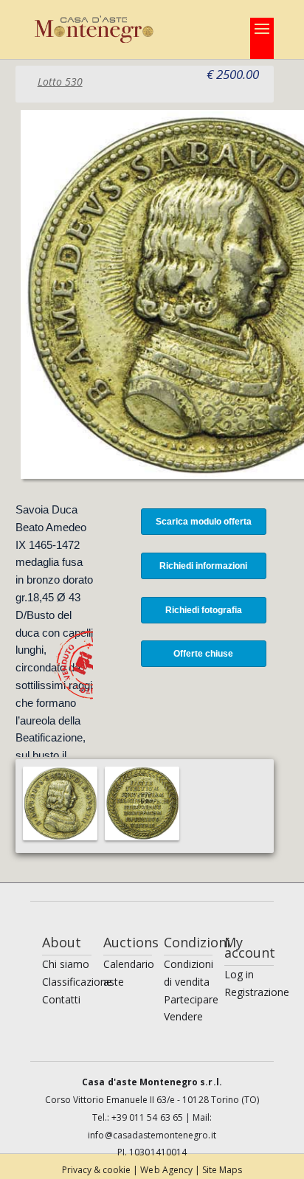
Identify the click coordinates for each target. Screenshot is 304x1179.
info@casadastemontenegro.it (151, 1135)
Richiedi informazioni (203, 566)
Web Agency (167, 1170)
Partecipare (191, 999)
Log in (239, 974)
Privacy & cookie (98, 1170)
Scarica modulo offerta (204, 521)
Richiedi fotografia (203, 610)
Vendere (183, 1016)
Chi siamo (65, 964)
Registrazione (256, 992)
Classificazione (77, 982)
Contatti (61, 999)
